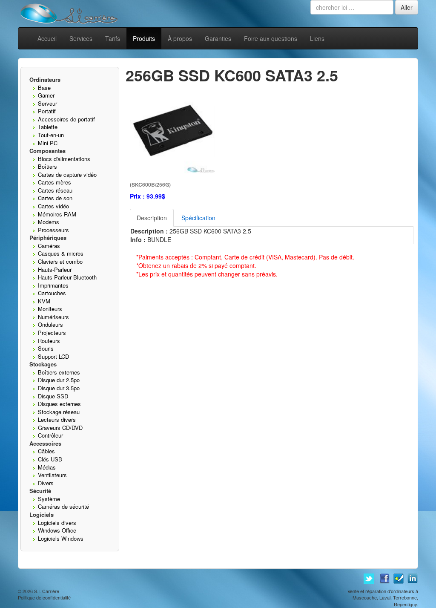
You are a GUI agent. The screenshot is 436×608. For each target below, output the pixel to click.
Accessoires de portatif (66, 119)
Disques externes (59, 404)
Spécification (198, 217)
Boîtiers (47, 166)
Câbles (46, 451)
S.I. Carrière (46, 591)
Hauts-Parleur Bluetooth (67, 277)
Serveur (47, 103)
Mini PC (47, 143)
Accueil (47, 38)
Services (80, 38)
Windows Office (57, 530)
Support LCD (53, 356)
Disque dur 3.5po (59, 388)
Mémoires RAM (57, 214)
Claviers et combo (60, 261)
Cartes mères (54, 182)
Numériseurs (53, 317)
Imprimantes (53, 285)
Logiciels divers (57, 523)
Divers (46, 483)
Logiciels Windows (60, 538)
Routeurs (49, 341)
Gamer (46, 95)
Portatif (47, 111)
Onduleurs (50, 324)
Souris (46, 348)
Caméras (49, 246)
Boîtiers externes (59, 372)
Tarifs (112, 38)
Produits (144, 38)
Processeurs (53, 230)
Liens (317, 38)
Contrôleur (50, 435)
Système (49, 499)
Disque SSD (53, 396)
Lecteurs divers (57, 419)
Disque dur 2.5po (59, 380)
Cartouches (52, 293)
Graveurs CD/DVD (60, 428)
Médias (47, 467)
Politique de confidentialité (44, 597)
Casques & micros (60, 253)
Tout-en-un (51, 135)
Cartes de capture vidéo (67, 174)
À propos (180, 38)
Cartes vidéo (53, 206)
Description (152, 217)
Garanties (218, 38)
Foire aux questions (270, 38)
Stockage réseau (59, 412)
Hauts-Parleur (55, 269)
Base (44, 88)
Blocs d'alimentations (64, 159)
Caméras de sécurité (63, 506)
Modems (48, 222)
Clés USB (50, 459)
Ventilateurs (52, 475)
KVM (44, 301)
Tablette (47, 127)
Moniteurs (50, 309)
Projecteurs (52, 332)
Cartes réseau (55, 190)
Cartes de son (55, 198)
